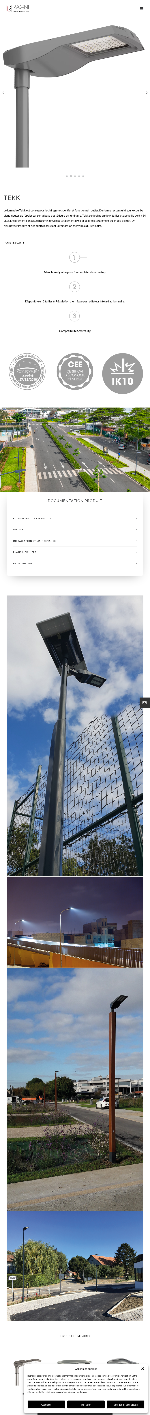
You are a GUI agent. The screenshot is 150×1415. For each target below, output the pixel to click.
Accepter (46, 1404)
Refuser (86, 1404)
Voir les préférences (125, 1404)
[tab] (75, 518)
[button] (143, 1369)
